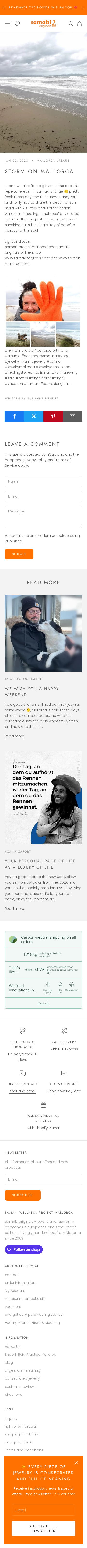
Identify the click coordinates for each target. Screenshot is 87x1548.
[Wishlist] (17, 23)
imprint (11, 1418)
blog (9, 1362)
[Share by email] (72, 416)
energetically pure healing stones (34, 1314)
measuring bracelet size (26, 1298)
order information (20, 1282)
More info (43, 1003)
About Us (12, 1346)
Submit (19, 554)
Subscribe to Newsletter (43, 1528)
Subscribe (23, 1195)
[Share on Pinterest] (53, 416)
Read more (14, 736)
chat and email (22, 1091)
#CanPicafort (18, 852)
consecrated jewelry (22, 1378)
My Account (15, 1290)
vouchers (13, 1306)
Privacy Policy (35, 460)
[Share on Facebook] (14, 416)
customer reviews (20, 1386)
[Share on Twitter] (33, 416)
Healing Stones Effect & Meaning (32, 1322)
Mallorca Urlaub (53, 161)
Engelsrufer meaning (22, 1370)
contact (12, 1274)
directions (13, 1394)
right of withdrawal (20, 1426)
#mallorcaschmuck (23, 679)
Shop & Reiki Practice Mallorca (30, 1354)
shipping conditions (22, 1434)
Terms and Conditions (24, 1450)
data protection (18, 1442)
